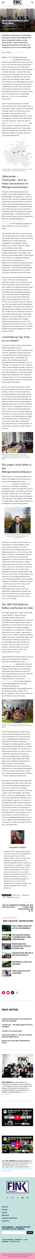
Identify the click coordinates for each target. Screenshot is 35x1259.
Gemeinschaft (16, 895)
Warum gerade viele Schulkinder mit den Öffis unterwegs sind (21, 946)
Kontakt (4, 1212)
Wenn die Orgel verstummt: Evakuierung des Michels (16, 1042)
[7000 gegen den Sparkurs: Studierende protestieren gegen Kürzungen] (6, 937)
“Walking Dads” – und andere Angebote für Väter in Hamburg (17, 1026)
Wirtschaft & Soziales (10, 7)
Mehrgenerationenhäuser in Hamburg (17, 123)
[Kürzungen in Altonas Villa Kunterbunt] (6, 964)
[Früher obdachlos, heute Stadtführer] (6, 973)
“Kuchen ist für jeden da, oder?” (12, 1031)
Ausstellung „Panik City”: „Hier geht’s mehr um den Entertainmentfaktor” (17, 1036)
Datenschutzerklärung (9, 1218)
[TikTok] (17, 1198)
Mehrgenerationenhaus (13, 897)
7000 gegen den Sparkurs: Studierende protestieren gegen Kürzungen (21, 937)
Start (2, 7)
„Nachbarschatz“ (7, 60)
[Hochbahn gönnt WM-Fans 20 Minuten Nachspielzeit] (6, 955)
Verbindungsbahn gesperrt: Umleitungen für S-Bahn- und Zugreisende (17, 1020)
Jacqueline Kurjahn (9, 29)
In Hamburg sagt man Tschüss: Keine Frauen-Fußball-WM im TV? (25, 908)
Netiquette (5, 1221)
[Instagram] (12, 1198)
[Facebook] (7, 1198)
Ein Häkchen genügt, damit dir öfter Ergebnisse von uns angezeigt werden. (17, 1169)
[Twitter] (22, 1198)
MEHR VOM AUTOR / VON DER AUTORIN (18, 921)
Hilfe (4, 897)
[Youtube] (27, 1198)
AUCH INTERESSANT (9, 918)
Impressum (5, 1215)
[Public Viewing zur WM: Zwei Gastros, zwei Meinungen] (6, 928)
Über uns (5, 1207)
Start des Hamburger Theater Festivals (9, 906)
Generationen (25, 895)
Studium (4, 1209)
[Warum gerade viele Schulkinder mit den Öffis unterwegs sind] (6, 946)
